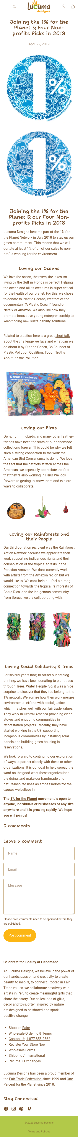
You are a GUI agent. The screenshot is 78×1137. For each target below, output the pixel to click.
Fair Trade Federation (25, 1079)
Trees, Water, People (31, 686)
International (35, 1055)
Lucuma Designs (44, 1122)
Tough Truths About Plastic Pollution (34, 355)
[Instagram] (13, 1108)
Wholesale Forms (22, 1050)
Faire (26, 1028)
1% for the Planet (23, 799)
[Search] (14, 6)
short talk (62, 336)
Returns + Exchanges (25, 1061)
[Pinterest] (21, 1108)
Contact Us (17, 1039)
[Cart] (73, 6)
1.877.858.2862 (38, 1039)
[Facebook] (6, 1108)
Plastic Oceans (34, 299)
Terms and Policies (39, 1131)
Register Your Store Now (27, 1044)
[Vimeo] (29, 1108)
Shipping (15, 1055)
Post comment (20, 935)
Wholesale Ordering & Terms (30, 1033)
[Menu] (5, 6)
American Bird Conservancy (24, 458)
